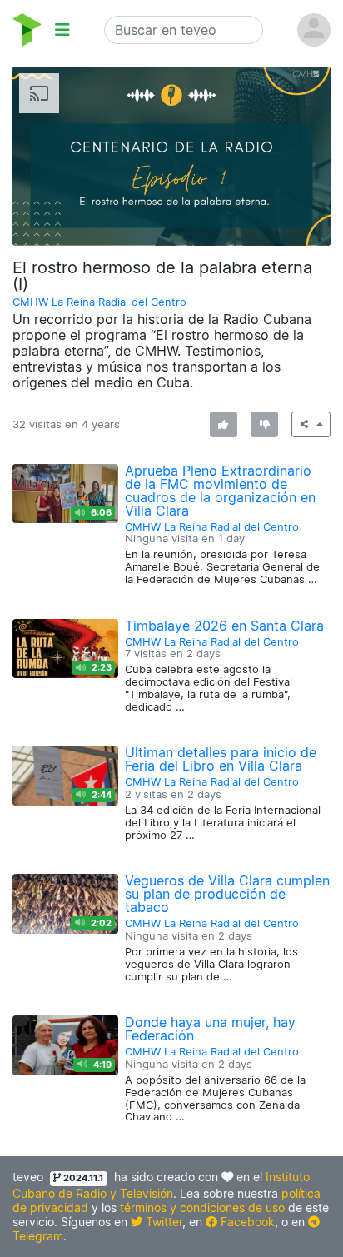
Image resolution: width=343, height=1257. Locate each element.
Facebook (246, 1222)
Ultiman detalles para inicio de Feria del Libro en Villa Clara (220, 759)
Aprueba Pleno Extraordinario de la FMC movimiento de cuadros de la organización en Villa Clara (220, 490)
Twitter (162, 1222)
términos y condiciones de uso (202, 1207)
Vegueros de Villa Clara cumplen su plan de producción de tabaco (227, 893)
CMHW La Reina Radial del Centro (99, 302)
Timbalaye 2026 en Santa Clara (224, 625)
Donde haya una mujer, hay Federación (210, 1029)
